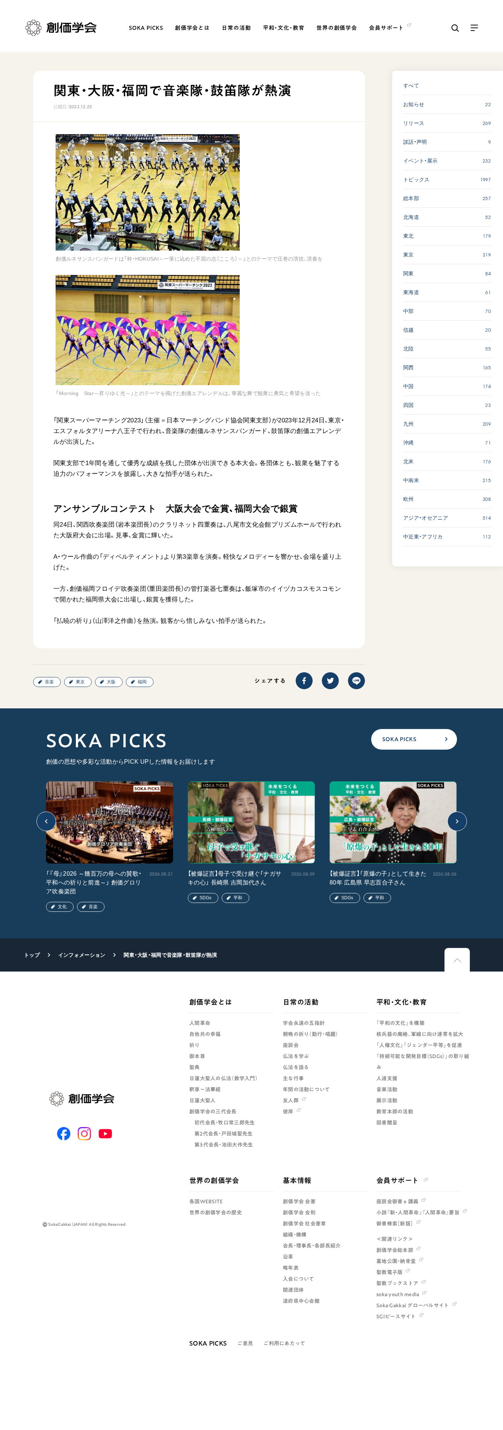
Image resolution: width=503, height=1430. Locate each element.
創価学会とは (192, 28)
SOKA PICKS (146, 28)
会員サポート (397, 1180)
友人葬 (291, 1100)
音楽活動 (386, 1089)
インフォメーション (82, 955)
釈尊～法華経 (205, 1089)
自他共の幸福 (205, 1034)
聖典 (194, 1067)
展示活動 (386, 1100)
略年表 (291, 1267)
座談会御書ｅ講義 (397, 1201)
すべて (411, 85)
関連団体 (293, 1290)
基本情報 (297, 1180)
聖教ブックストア (397, 1283)
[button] (46, 821)
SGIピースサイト (396, 1316)
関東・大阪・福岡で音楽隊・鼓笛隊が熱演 (170, 955)
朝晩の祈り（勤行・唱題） (310, 1034)
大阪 (111, 681)
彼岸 (288, 1111)
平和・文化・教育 (284, 28)
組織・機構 (294, 1234)
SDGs (205, 897)
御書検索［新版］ (394, 1223)
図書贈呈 (386, 1122)
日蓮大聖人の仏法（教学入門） (223, 1078)
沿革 (288, 1256)
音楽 (49, 681)
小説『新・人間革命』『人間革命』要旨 (418, 1212)
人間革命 (199, 1023)
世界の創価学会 (336, 28)
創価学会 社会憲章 (304, 1223)
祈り (194, 1045)
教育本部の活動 (394, 1111)
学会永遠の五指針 (304, 1023)
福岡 (142, 681)
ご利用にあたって (284, 1343)
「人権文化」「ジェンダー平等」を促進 (419, 1045)
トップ (32, 955)
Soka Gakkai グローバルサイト (412, 1305)
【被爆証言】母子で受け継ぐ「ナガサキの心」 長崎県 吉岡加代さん (234, 878)
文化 (62, 906)
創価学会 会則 (299, 1212)
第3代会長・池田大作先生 (223, 1144)
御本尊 (197, 1056)
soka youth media (397, 1294)
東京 (80, 681)
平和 (237, 897)
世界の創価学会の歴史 (215, 1212)
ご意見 (245, 1343)
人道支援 (386, 1078)
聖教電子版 (389, 1272)
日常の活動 (236, 28)
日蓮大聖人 (202, 1100)
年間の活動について (306, 1089)
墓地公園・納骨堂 (396, 1261)
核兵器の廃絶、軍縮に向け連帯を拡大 (420, 1034)
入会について (298, 1278)
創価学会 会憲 (299, 1201)
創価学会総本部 (394, 1250)
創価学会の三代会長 (213, 1111)
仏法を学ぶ (296, 1056)
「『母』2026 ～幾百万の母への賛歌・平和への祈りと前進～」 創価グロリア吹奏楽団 (93, 882)
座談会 (291, 1045)
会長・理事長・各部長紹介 (312, 1245)
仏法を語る (296, 1067)
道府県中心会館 (301, 1301)
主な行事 (293, 1078)
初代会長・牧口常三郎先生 (224, 1122)
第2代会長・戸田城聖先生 (223, 1133)
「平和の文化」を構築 (400, 1023)
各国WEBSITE (206, 1201)
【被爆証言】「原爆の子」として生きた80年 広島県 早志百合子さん (378, 878)
